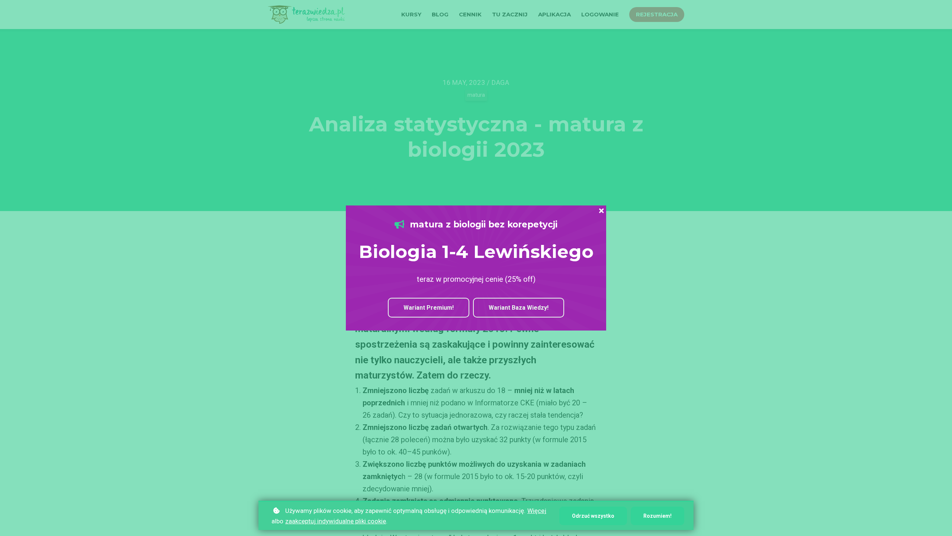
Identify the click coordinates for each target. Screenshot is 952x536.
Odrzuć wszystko (593, 516)
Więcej (536, 510)
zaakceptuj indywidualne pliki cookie (335, 521)
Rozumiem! (657, 516)
